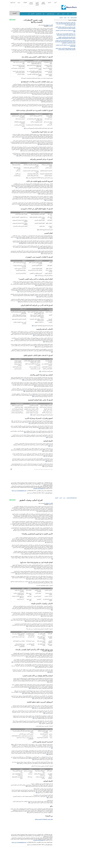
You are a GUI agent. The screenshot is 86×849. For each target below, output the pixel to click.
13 (21, 150)
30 (32, 325)
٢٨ (40, 723)
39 (33, 396)
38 (24, 391)
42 (39, 428)
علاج (68, 13)
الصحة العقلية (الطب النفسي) (72, 497)
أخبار (55, 2)
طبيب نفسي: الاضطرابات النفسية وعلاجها (44, 819)
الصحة (49, 2)
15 (26, 177)
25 (36, 275)
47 (44, 456)
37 (35, 386)
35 (40, 371)
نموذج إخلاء (14, 490)
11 (23, 138)
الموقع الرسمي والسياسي (38, 488)
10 (24, 128)
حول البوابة (12, 2)
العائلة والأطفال (43, 3)
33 (35, 346)
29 (18, 301)
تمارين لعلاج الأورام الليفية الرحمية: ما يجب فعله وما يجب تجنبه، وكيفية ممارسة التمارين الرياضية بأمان (65, 34)
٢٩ (51, 748)
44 (46, 437)
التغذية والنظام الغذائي (37, 4)
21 (17, 238)
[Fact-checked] (12, 19)
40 (31, 414)
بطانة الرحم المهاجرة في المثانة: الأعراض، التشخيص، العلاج (65, 31)
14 (17, 155)
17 (39, 193)
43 (24, 432)
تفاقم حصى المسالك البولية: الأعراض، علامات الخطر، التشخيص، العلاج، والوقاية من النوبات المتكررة (65, 49)
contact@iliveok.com (22, 490)
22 (19, 243)
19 (20, 205)
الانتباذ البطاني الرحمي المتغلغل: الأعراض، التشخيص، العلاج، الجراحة (65, 45)
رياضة (19, 2)
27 (18, 291)
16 (16, 187)
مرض (63, 13)
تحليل (58, 13)
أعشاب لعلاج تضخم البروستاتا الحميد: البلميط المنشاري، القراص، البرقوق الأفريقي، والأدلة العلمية (65, 38)
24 (41, 253)
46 (43, 451)
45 (49, 446)
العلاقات (25, 2)
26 (36, 285)
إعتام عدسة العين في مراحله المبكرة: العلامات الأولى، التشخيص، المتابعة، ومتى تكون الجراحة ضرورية (65, 28)
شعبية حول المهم (50, 13)
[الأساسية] (69, 9)
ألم (28, 13)
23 (38, 248)
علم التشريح (38, 13)
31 (33, 335)
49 (43, 466)
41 (29, 423)
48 (46, 461)
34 (51, 351)
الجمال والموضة (31, 3)
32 (43, 341)
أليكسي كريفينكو (49, 25)
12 (38, 144)
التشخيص (74, 13)
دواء (43, 13)
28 (37, 296)
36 (23, 379)
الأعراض (32, 13)
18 (45, 200)
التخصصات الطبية (74, 17)
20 (38, 229)
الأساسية (61, 17)
